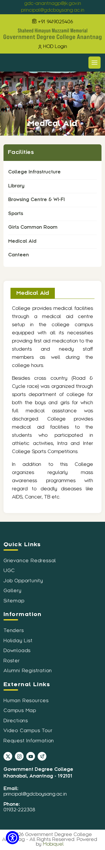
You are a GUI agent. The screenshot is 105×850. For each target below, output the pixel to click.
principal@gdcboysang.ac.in (52, 10)
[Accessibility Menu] (12, 837)
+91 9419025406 (54, 22)
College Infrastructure (34, 172)
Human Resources (26, 701)
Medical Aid (22, 241)
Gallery (13, 591)
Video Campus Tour (28, 731)
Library (16, 186)
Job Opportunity (23, 581)
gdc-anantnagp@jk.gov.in (52, 3)
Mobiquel (53, 844)
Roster (12, 661)
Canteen (18, 255)
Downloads (17, 651)
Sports (15, 214)
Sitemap (14, 601)
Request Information (29, 741)
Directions (16, 721)
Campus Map (20, 711)
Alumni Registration (28, 671)
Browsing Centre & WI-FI (36, 200)
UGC (9, 571)
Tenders (14, 631)
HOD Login (55, 47)
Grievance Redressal (30, 561)
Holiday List (18, 641)
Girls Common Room (32, 227)
